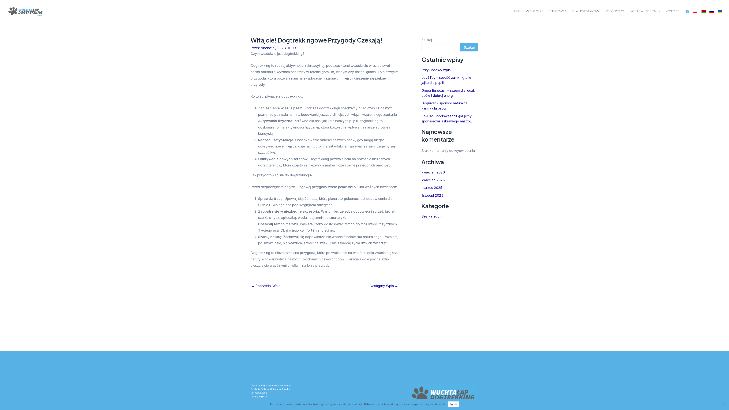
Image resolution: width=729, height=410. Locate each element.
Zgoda (453, 404)
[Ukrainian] (720, 11)
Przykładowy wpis (435, 70)
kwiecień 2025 (433, 180)
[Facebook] (687, 11)
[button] (658, 11)
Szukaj (426, 40)
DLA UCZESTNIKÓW (585, 11)
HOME (516, 11)
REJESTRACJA (558, 11)
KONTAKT (672, 11)
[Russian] (711, 11)
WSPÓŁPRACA (615, 11)
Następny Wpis (384, 286)
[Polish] (695, 11)
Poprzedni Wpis (265, 286)
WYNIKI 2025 (534, 11)
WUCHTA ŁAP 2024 (643, 11)
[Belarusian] (703, 11)
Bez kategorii (431, 216)
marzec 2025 (431, 188)
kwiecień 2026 (433, 172)
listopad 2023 (432, 195)
